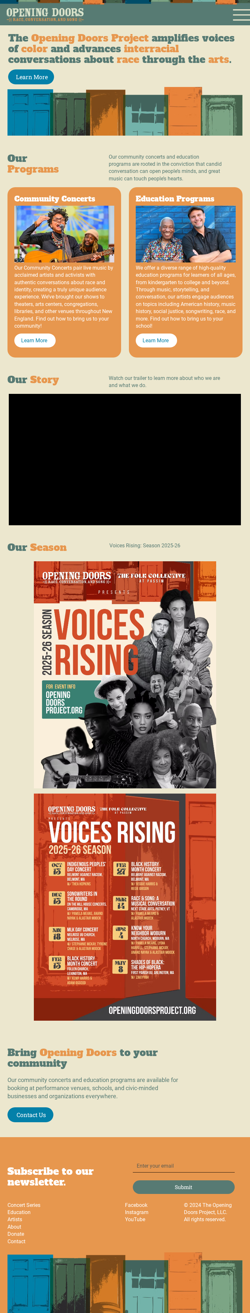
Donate (15, 1234)
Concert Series (23, 1205)
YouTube (135, 1219)
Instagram (136, 1212)
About (14, 1227)
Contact (16, 1241)
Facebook (136, 1205)
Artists (14, 1219)
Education (19, 1212)
